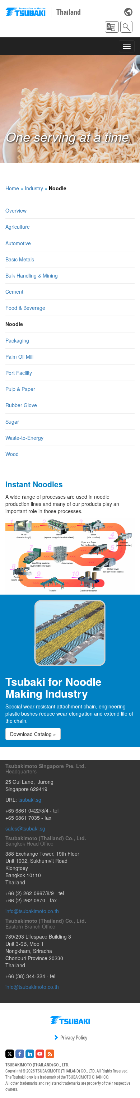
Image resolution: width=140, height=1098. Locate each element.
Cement (14, 291)
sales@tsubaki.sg (25, 828)
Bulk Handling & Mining (31, 275)
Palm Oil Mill (19, 356)
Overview (16, 210)
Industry (34, 188)
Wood (12, 453)
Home (12, 188)
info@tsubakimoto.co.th (32, 911)
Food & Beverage (25, 307)
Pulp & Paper (20, 388)
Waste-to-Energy (24, 437)
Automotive (18, 243)
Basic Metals (19, 259)
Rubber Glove (21, 405)
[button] (111, 27)
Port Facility (18, 372)
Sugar (12, 421)
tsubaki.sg (29, 799)
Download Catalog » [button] (33, 734)
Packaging (17, 340)
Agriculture (17, 226)
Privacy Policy (73, 1037)
